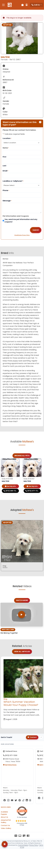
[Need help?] (5, 844)
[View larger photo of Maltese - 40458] (17, 460)
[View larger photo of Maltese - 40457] (39, 460)
